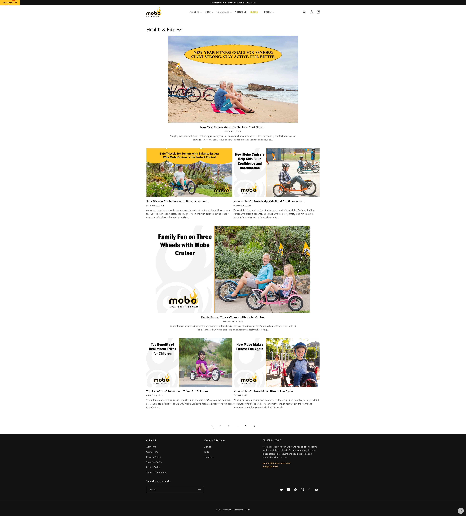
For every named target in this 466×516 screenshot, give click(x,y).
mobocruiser (228, 510)
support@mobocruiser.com (277, 463)
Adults (207, 446)
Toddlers (208, 457)
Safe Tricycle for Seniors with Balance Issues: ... (177, 201)
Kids (206, 451)
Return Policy (153, 467)
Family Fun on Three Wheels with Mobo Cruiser (233, 317)
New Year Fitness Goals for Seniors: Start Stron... (233, 127)
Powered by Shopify (242, 510)
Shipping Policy (154, 462)
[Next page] (254, 426)
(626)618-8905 (270, 466)
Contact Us (152, 451)
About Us (151, 446)
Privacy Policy (153, 457)
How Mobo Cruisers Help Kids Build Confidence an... (268, 201)
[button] (195, 12)
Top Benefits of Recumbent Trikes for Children (177, 391)
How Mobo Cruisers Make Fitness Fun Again (263, 391)
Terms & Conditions (156, 472)
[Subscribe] (199, 489)
